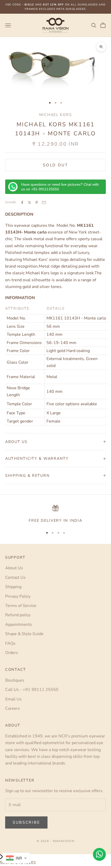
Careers (12, 708)
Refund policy (17, 615)
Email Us (13, 699)
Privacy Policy (17, 596)
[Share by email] (44, 202)
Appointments (18, 624)
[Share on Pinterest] (37, 202)
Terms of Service (20, 605)
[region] (55, 514)
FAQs (10, 643)
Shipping (13, 587)
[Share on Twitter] (29, 202)
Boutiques (14, 680)
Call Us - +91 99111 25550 (31, 689)
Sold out (55, 165)
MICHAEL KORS (55, 114)
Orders (11, 653)
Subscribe (26, 822)
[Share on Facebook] (22, 202)
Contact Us (15, 577)
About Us (14, 568)
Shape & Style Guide (24, 634)
